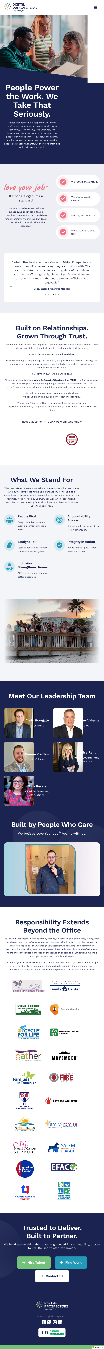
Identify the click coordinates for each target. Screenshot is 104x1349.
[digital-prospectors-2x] (20, 3)
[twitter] (49, 1322)
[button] (45, 294)
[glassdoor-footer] (52, 1329)
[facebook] (44, 1322)
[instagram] (55, 1322)
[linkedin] (60, 1322)
